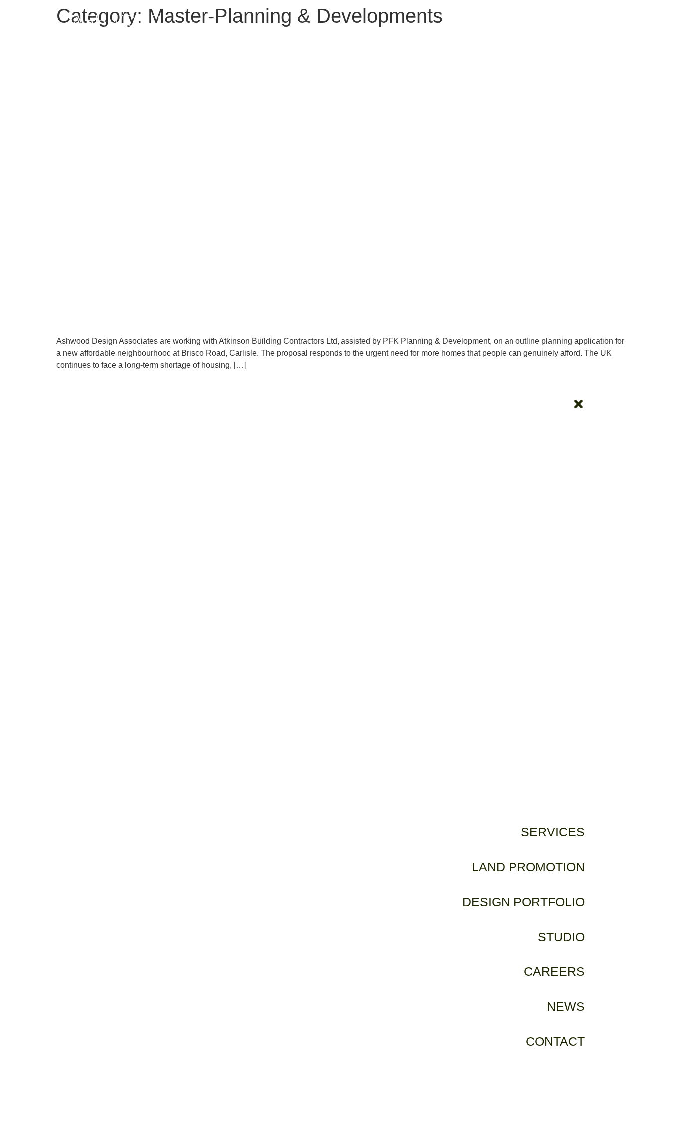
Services (553, 832)
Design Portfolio (523, 902)
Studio (561, 937)
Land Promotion (528, 867)
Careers (554, 971)
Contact (555, 1041)
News (566, 1006)
